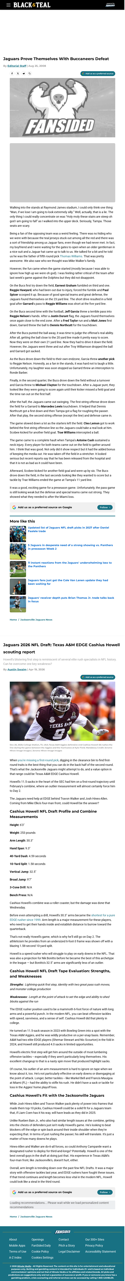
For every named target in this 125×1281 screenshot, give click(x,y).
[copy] (29, 73)
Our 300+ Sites (94, 1239)
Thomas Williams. (72, 256)
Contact (64, 1239)
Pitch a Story (67, 1245)
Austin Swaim (17, 669)
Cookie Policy (40, 1251)
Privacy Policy (94, 1245)
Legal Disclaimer (69, 1251)
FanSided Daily (41, 1245)
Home (13, 619)
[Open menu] (8, 5)
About (13, 1239)
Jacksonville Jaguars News (36, 619)
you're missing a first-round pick (38, 760)
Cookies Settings (42, 1257)
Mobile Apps (17, 1245)
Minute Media (24, 1266)
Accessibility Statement (100, 1251)
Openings (38, 1239)
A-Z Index (15, 1257)
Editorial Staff (16, 65)
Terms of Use (17, 1251)
